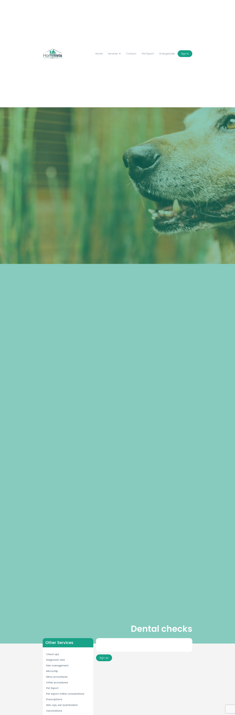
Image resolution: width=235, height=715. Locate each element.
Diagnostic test (55, 659)
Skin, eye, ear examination (62, 705)
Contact (131, 53)
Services (113, 53)
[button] (185, 53)
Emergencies (167, 53)
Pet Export (148, 53)
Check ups (52, 654)
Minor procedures (57, 676)
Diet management (57, 665)
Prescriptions (54, 699)
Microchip (52, 671)
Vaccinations (54, 710)
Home (99, 53)
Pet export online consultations (65, 693)
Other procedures (57, 682)
